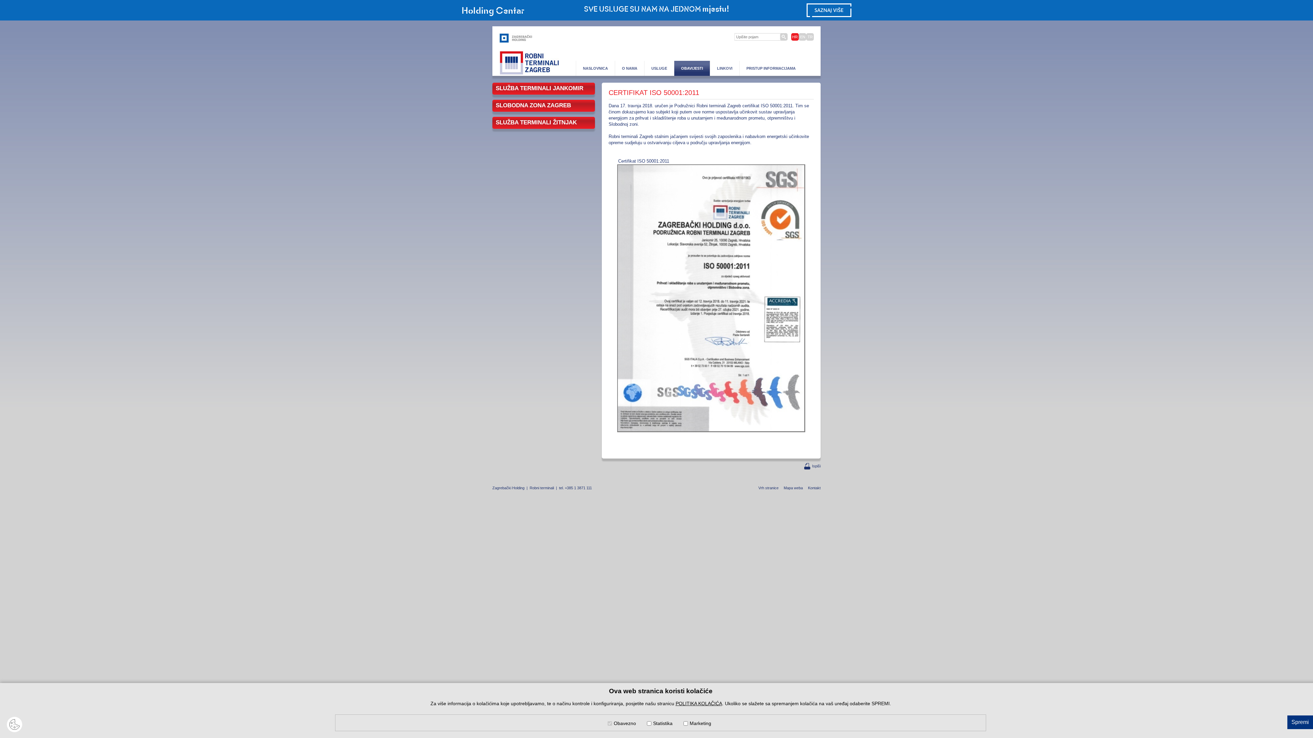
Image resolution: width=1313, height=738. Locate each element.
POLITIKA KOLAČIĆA (699, 703)
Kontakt (814, 488)
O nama (629, 68)
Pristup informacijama (771, 68)
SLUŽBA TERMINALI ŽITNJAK (536, 122)
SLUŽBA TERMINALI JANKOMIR (539, 88)
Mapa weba (793, 488)
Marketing (700, 723)
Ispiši (816, 466)
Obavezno (625, 723)
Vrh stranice (768, 488)
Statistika (663, 723)
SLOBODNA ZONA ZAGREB (533, 105)
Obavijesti (692, 68)
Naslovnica (595, 68)
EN (802, 37)
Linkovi (724, 68)
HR (795, 37)
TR (810, 37)
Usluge (659, 68)
